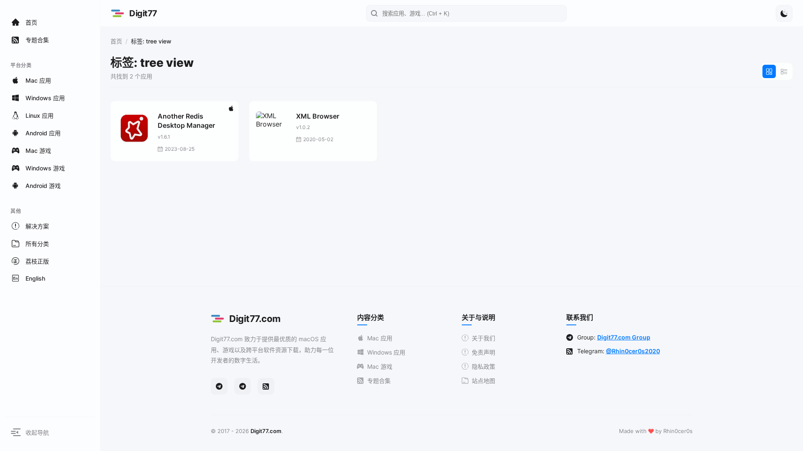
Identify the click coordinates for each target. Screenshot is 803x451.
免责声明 (483, 352)
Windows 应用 (386, 352)
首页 (116, 41)
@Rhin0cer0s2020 (633, 351)
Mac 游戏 (379, 366)
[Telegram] (219, 386)
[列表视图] (784, 71)
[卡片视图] (769, 71)
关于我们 (483, 338)
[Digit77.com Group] (242, 386)
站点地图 (483, 380)
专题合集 (379, 380)
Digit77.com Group (623, 337)
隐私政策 (483, 366)
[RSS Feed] (266, 386)
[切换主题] (784, 13)
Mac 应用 (379, 338)
